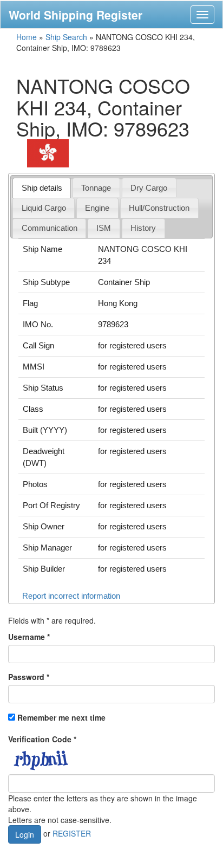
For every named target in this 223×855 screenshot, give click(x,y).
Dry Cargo (148, 187)
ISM (103, 227)
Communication (49, 227)
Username (29, 636)
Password (28, 676)
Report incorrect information (71, 595)
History (143, 227)
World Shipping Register (75, 15)
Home (26, 36)
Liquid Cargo (44, 207)
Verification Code (42, 739)
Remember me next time (61, 717)
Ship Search (66, 36)
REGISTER (72, 833)
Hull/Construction (159, 207)
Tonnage (96, 187)
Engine (97, 207)
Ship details (42, 187)
